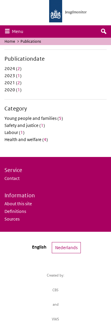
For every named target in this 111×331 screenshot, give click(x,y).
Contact (12, 178)
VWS (55, 319)
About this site (18, 203)
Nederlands (66, 247)
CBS (55, 289)
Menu (19, 31)
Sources (12, 219)
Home (9, 41)
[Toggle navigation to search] (103, 31)
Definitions (15, 211)
